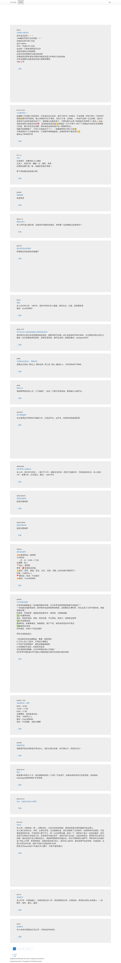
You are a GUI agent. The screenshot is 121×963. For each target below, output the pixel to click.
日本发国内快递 (22, 602)
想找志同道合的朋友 (24, 248)
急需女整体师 (21, 498)
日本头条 (13, 2)
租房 (18, 772)
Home (20, 2)
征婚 (18, 302)
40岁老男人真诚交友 (24, 469)
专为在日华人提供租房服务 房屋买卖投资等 (32, 332)
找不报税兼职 (21, 415)
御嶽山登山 (21, 221)
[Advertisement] (60, 12)
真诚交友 (20, 897)
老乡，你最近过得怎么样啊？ (27, 801)
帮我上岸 (20, 388)
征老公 (19, 824)
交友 (18, 158)
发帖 (110, 2)
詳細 (19, 68)
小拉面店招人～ (22, 113)
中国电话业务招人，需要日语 (27, 361)
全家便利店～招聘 (23, 703)
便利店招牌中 (21, 552)
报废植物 (20, 195)
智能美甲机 (21, 745)
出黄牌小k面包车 (23, 32)
